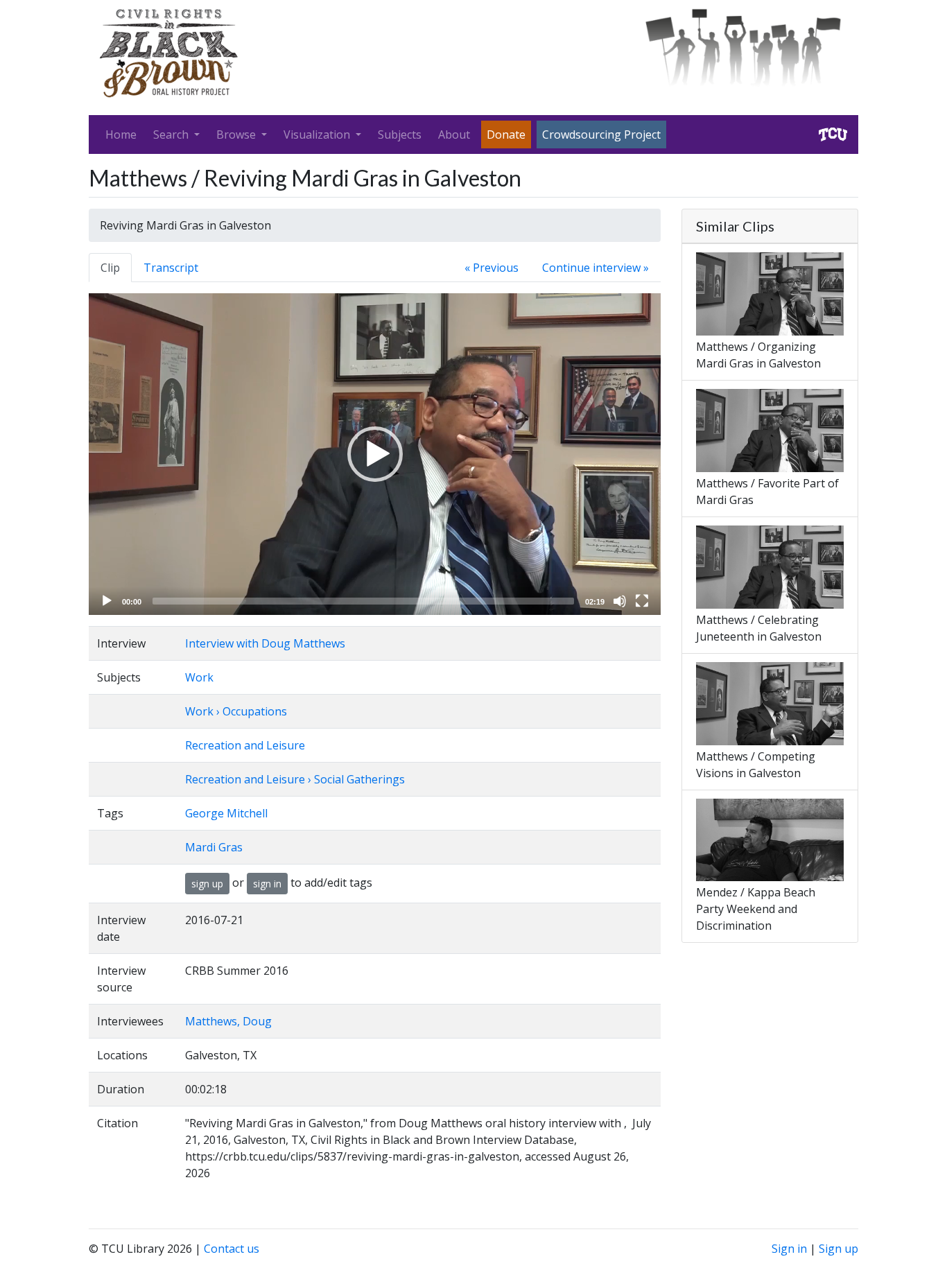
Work (199, 677)
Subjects (400, 134)
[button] (375, 454)
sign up (207, 883)
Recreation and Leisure (245, 745)
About (454, 134)
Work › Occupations (236, 711)
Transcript (171, 267)
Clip (110, 267)
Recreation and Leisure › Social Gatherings (295, 779)
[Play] (107, 601)
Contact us (231, 1248)
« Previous (491, 267)
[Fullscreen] (642, 601)
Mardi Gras (214, 847)
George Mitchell (226, 813)
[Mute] (620, 601)
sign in (267, 883)
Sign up (838, 1248)
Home (121, 134)
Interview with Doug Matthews (265, 643)
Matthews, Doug (228, 1021)
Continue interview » (595, 267)
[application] (375, 454)
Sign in (789, 1248)
